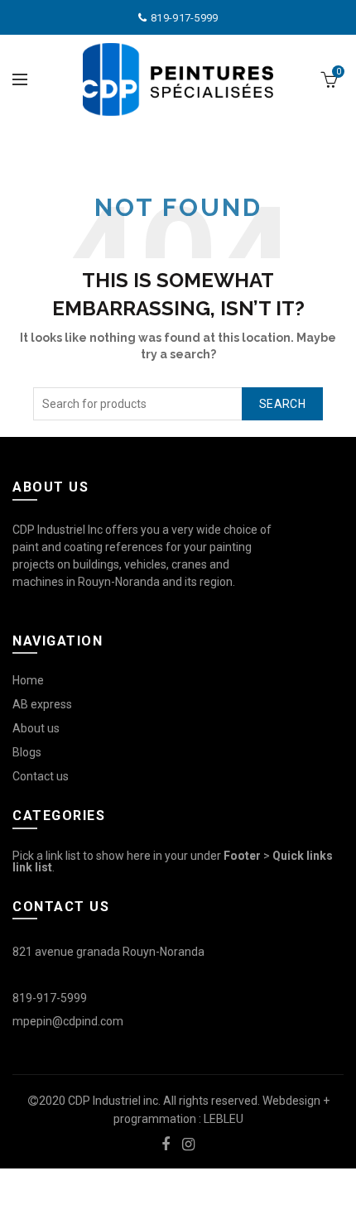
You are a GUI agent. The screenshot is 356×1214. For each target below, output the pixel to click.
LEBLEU (223, 1118)
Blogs (26, 752)
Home (28, 680)
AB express (42, 704)
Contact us (40, 776)
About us (36, 728)
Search (282, 403)
